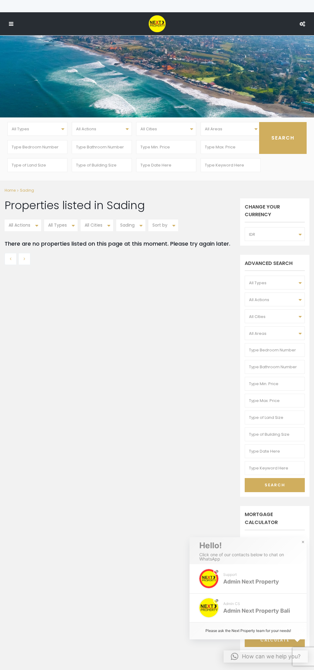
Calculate (274, 640)
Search (275, 485)
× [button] (302, 542)
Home (10, 190)
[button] (248, 578)
